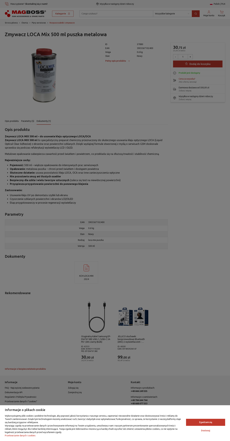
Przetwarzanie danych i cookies (20, 435)
